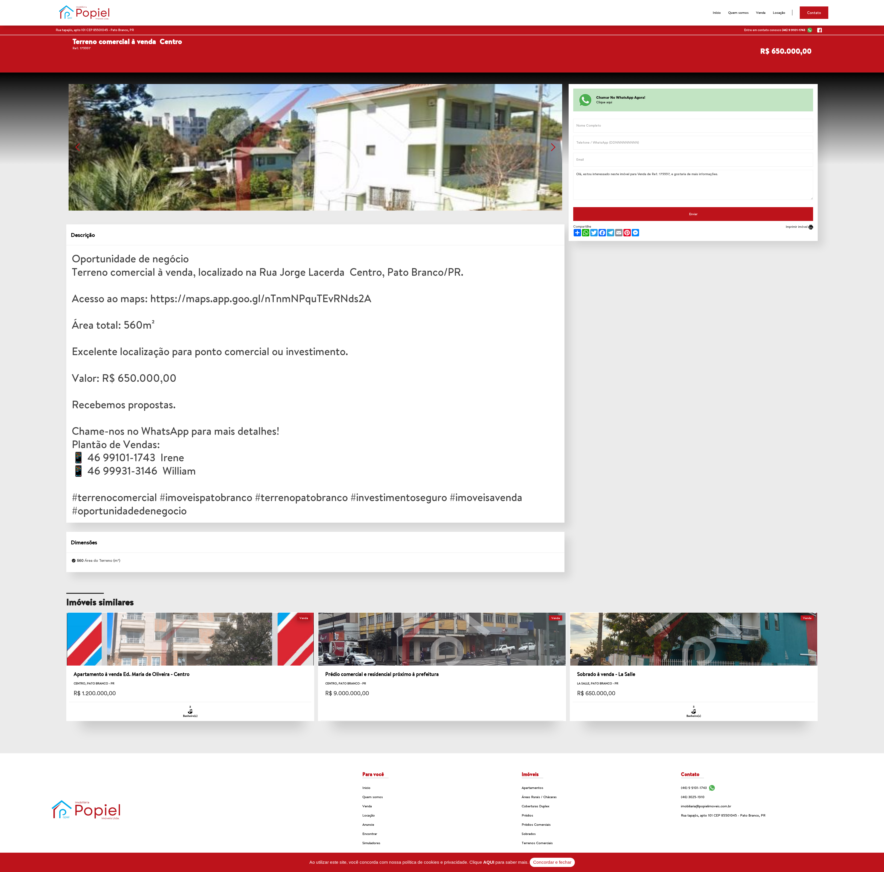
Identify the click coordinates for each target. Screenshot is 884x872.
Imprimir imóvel (797, 227)
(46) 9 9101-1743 (694, 787)
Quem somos (738, 12)
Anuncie (368, 824)
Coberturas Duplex (535, 806)
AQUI (488, 862)
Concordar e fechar (552, 862)
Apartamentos (532, 787)
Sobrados (529, 833)
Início (717, 12)
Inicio (366, 787)
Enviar (693, 214)
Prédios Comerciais (536, 824)
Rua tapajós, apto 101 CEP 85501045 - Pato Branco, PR (723, 815)
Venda (760, 12)
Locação (779, 12)
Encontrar (369, 833)
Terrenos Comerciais (537, 842)
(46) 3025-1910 (692, 796)
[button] (78, 147)
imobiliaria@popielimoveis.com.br (706, 806)
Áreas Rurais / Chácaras (539, 796)
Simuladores (371, 842)
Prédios (527, 815)
